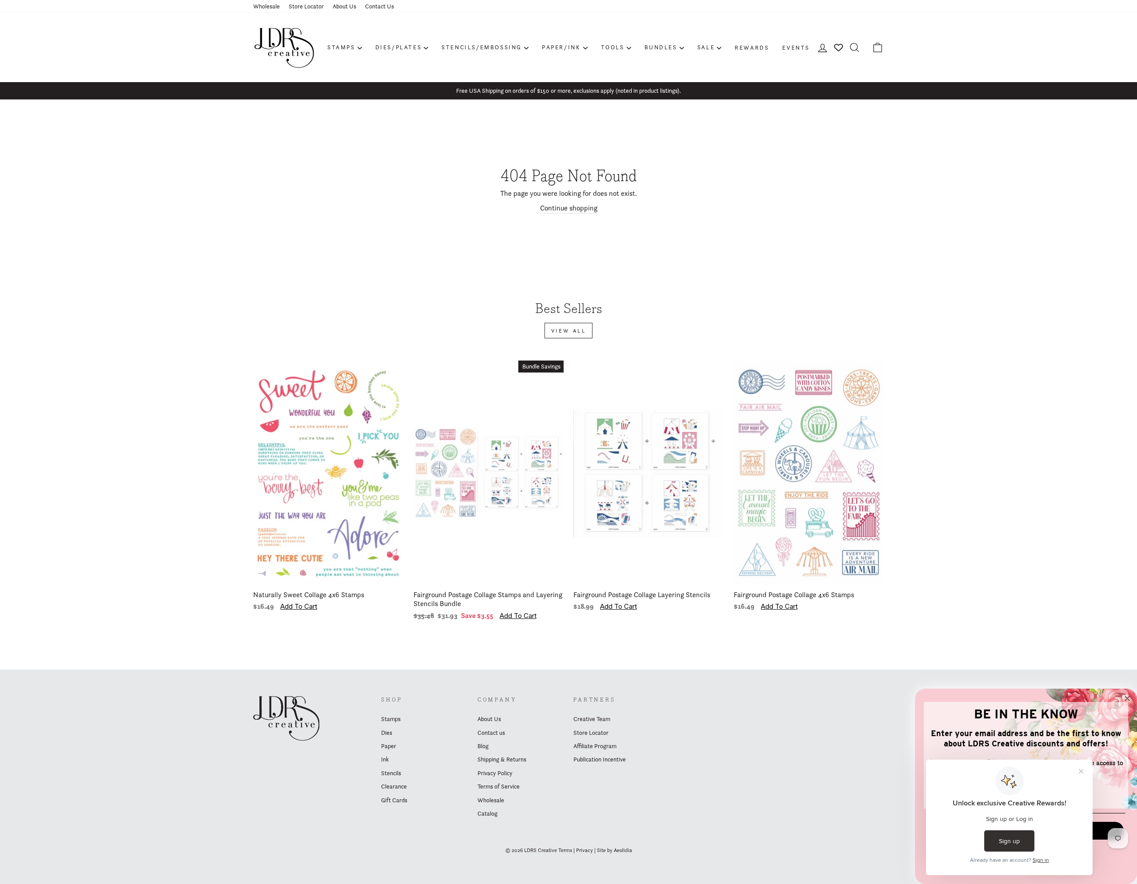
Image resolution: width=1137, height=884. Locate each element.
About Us (344, 6)
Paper (388, 745)
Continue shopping (568, 208)
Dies (386, 732)
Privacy (584, 850)
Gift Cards (394, 800)
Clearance (394, 786)
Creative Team (591, 718)
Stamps (341, 47)
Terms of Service (498, 786)
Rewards (752, 47)
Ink (385, 759)
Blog (483, 745)
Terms (565, 850)
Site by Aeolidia (614, 850)
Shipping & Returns (501, 759)
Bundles (660, 47)
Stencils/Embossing (481, 47)
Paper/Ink (561, 47)
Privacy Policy (495, 773)
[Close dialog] (1127, 698)
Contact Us (379, 6)
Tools (612, 47)
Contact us (491, 732)
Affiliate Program (594, 745)
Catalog (487, 813)
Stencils (391, 773)
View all (568, 330)
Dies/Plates (398, 47)
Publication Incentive (599, 759)
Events (796, 47)
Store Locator (306, 6)
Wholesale (266, 6)
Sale (706, 47)
